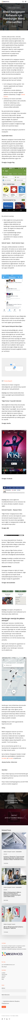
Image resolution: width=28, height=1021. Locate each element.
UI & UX (5, 854)
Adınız (3, 988)
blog (3, 979)
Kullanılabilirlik (19, 851)
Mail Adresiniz (6, 994)
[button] (25, 1)
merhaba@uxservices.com (9, 964)
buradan (4, 758)
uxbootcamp (4, 974)
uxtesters (4, 976)
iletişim (5, 966)
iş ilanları (3, 972)
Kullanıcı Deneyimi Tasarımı (14, 7)
